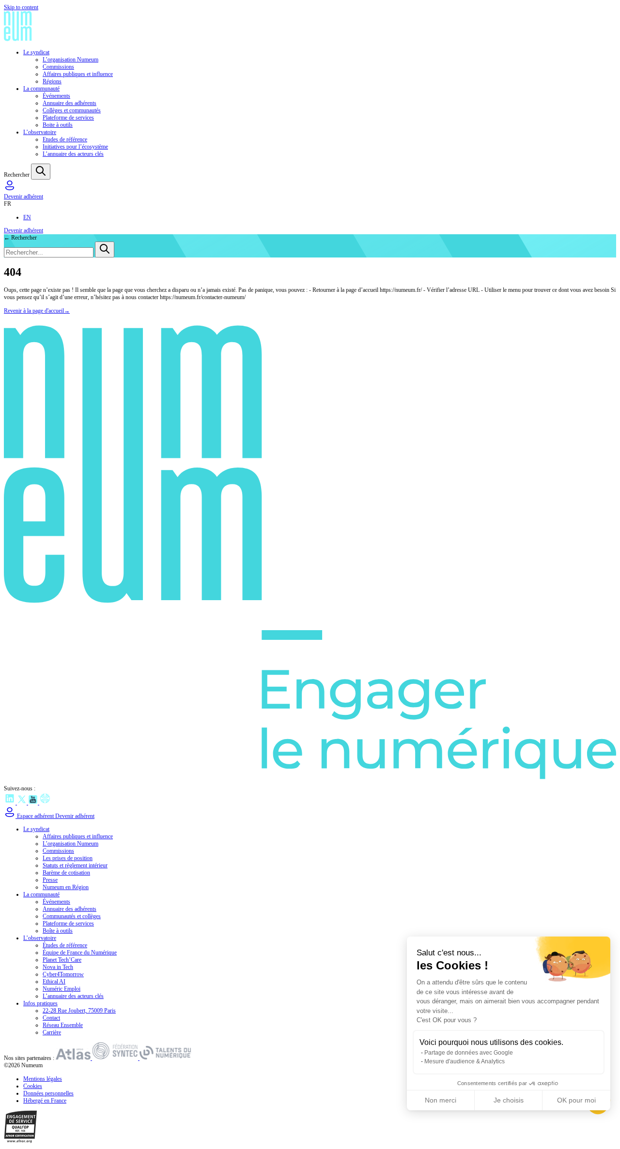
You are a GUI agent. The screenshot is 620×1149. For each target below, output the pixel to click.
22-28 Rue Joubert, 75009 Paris (79, 1010)
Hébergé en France (44, 1100)
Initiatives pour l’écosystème (75, 146)
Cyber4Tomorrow (63, 974)
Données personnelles (48, 1093)
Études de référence (65, 945)
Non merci (440, 1100)
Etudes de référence (65, 139)
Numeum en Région (66, 887)
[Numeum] (310, 27)
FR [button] (7, 203)
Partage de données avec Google (468, 1052)
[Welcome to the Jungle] (45, 802)
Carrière (52, 1032)
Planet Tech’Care (62, 959)
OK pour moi (576, 1100)
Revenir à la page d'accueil (37, 310)
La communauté (41, 88)
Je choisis (509, 1100)
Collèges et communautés (72, 110)
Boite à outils (58, 124)
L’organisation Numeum (70, 59)
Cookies (32, 1086)
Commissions (58, 66)
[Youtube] (33, 802)
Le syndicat (36, 52)
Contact (51, 1017)
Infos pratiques (40, 1003)
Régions (52, 81)
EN (27, 217)
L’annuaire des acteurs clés (73, 154)
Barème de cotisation (66, 872)
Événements (56, 95)
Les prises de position (68, 858)
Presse (50, 880)
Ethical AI (54, 981)
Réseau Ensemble (63, 1025)
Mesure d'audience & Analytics (464, 1061)
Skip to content (21, 7)
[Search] (40, 172)
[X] (22, 802)
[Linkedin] (10, 802)
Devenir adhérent (23, 196)
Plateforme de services (68, 117)
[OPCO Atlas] (74, 1058)
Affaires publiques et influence (78, 74)
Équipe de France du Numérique (80, 952)
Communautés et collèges (72, 916)
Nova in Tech (58, 967)
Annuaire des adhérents (69, 103)
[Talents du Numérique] (165, 1058)
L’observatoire (39, 132)
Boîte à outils (58, 930)
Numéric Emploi (61, 988)
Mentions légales (42, 1078)
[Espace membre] (10, 189)
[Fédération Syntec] (116, 1058)
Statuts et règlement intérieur (75, 865)
